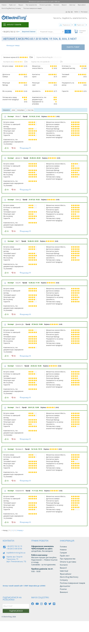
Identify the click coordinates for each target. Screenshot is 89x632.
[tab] (18, 57)
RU (69, 12)
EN (72, 12)
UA (66, 12)
